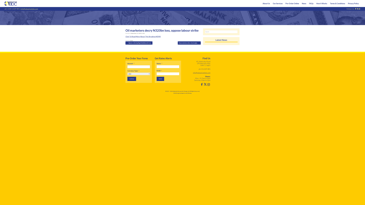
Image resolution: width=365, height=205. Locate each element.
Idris (144, 33)
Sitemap (190, 93)
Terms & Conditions (337, 3)
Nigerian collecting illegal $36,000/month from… (139, 43)
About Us (266, 3)
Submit (160, 79)
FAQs (311, 3)
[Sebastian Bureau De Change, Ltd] (10, 3)
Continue (131, 79)
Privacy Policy (353, 3)
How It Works (321, 3)
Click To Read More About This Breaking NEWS (143, 36)
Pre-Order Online (292, 3)
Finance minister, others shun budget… (189, 43)
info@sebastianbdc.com (29, 9)
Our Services (278, 3)
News (304, 3)
